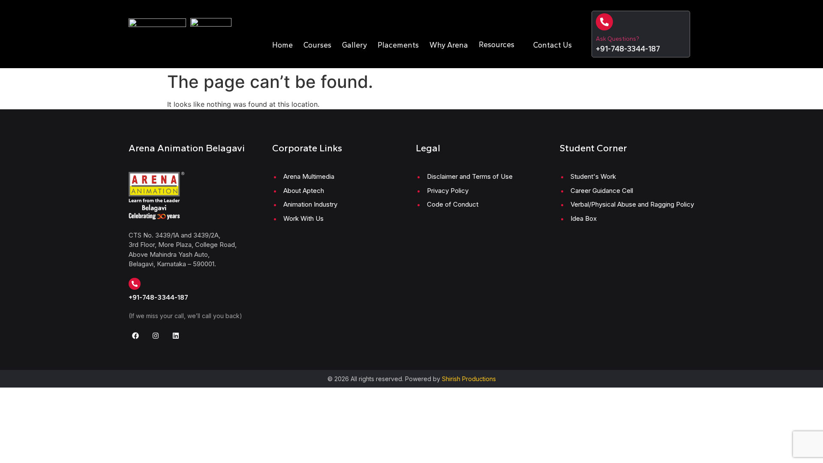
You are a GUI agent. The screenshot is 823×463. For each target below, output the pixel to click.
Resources (496, 44)
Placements (398, 44)
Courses (317, 44)
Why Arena (449, 44)
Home (282, 44)
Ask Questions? (617, 38)
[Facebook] (135, 336)
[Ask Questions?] (604, 21)
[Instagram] (155, 336)
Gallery (354, 44)
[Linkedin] (176, 336)
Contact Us (552, 44)
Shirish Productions (469, 378)
